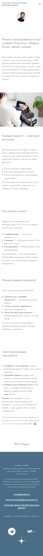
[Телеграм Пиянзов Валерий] (11, 531)
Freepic (26, 444)
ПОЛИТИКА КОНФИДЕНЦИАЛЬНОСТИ (22, 500)
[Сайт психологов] (31, 531)
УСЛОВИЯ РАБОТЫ (22, 495)
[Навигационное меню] (40, 4)
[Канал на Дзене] (21, 541)
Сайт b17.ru (8, 516)
